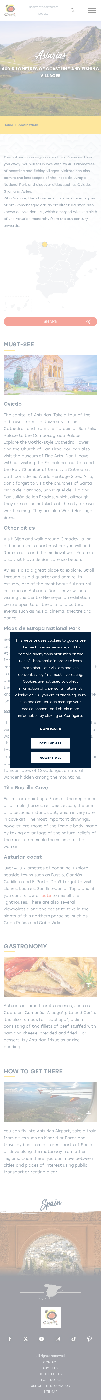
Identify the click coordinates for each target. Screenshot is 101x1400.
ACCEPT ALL (50, 757)
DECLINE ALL (50, 743)
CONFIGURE (50, 728)
